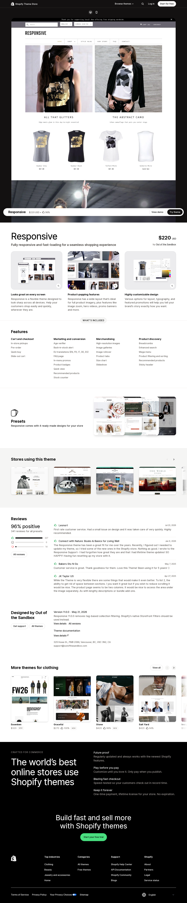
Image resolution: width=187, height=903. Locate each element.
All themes (37, 626)
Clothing (48, 864)
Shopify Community (121, 875)
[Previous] (167, 459)
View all (157, 667)
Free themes (84, 869)
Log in (151, 3)
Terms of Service (20, 894)
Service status (151, 880)
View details (60, 623)
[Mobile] (96, 12)
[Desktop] (90, 12)
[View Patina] (143, 416)
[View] (29, 481)
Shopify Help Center (121, 864)
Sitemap (84, 894)
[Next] (174, 459)
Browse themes (123, 3)
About (147, 864)
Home (47, 880)
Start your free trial (93, 837)
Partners (148, 869)
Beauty (48, 869)
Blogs (114, 880)
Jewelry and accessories (57, 875)
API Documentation (121, 869)
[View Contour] (109, 416)
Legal (147, 875)
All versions (75, 623)
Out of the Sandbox (166, 244)
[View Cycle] (126, 416)
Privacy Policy (39, 894)
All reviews (19, 554)
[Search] (142, 4)
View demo (157, 212)
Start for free (167, 3)
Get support (19, 626)
